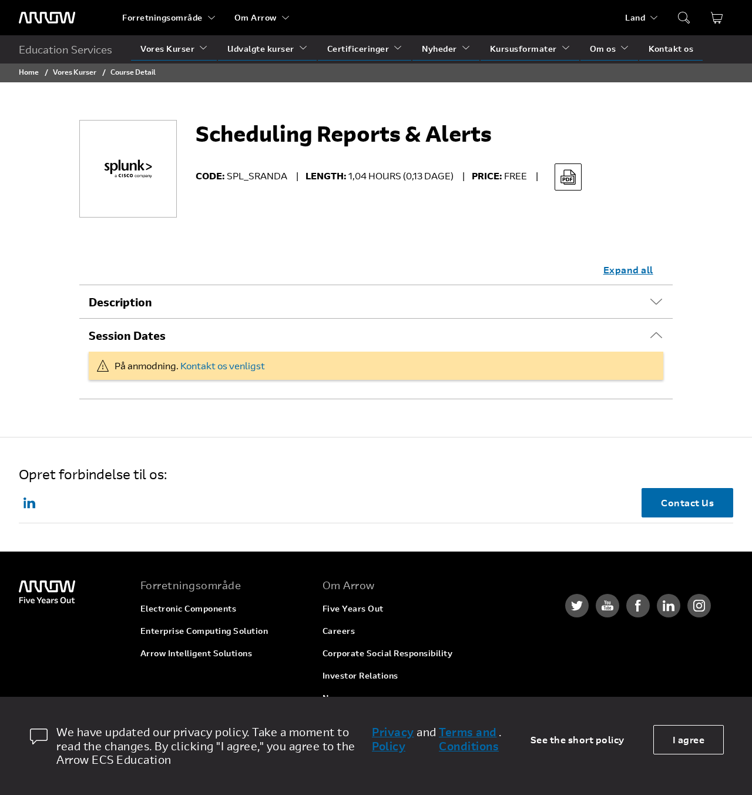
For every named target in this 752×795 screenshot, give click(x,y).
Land (635, 17)
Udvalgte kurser (260, 48)
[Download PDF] (568, 177)
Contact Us (687, 502)
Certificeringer (358, 48)
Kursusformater (523, 48)
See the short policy (578, 739)
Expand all (628, 269)
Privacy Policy (393, 739)
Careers (339, 630)
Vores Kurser (167, 48)
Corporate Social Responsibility (388, 653)
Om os (603, 48)
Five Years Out (353, 608)
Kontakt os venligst (222, 365)
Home (29, 71)
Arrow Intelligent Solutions (196, 653)
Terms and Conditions (469, 739)
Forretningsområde (162, 17)
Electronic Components (188, 608)
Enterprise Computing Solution (204, 630)
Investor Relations (360, 675)
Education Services (65, 49)
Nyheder (439, 48)
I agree (689, 739)
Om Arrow (255, 17)
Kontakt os (671, 48)
